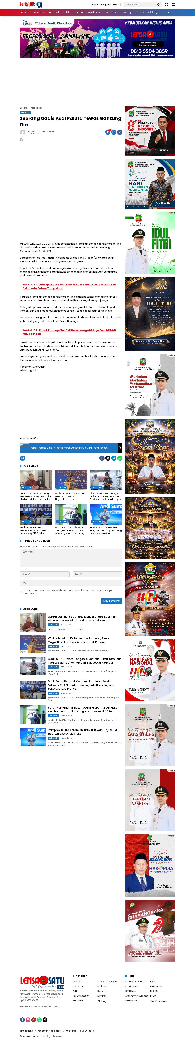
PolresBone (156, 986)
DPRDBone (130, 991)
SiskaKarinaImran (159, 1001)
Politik (76, 991)
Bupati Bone (131, 986)
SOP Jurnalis (87, 1030)
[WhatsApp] (119, 458)
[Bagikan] (119, 132)
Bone (100, 991)
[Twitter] (107, 458)
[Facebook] (102, 458)
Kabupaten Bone (134, 981)
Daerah (76, 981)
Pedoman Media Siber (49, 1030)
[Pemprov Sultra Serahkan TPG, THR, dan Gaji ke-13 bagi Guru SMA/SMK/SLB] (106, 514)
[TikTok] (45, 1019)
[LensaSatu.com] (31, 4)
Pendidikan (78, 1000)
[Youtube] (33, 1019)
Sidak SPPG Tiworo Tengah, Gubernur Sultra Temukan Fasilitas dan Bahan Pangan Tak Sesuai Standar (105, 496)
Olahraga (102, 1001)
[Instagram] (28, 1019)
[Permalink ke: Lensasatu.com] (23, 132)
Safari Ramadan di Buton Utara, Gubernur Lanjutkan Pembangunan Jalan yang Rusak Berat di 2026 (69, 530)
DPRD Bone (131, 1000)
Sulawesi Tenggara (107, 981)
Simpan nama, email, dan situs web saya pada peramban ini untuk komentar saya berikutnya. (68, 592)
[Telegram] (113, 458)
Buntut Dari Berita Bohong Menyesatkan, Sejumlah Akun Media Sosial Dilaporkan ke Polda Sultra (36, 496)
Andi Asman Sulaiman (137, 995)
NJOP (153, 995)
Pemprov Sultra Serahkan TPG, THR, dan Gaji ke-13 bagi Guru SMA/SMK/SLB (106, 530)
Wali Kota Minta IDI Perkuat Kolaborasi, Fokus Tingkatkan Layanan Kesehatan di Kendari (70, 496)
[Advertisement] (97, 80)
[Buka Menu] (173, 4)
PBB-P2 (154, 991)
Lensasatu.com (34, 131)
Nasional (102, 986)
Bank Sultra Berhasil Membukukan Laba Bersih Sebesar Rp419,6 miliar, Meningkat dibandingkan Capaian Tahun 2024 (34, 530)
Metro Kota (25, 112)
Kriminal (102, 995)
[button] (159, 4)
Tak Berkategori (81, 995)
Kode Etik (71, 1030)
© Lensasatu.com (29, 1036)
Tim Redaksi (26, 1030)
